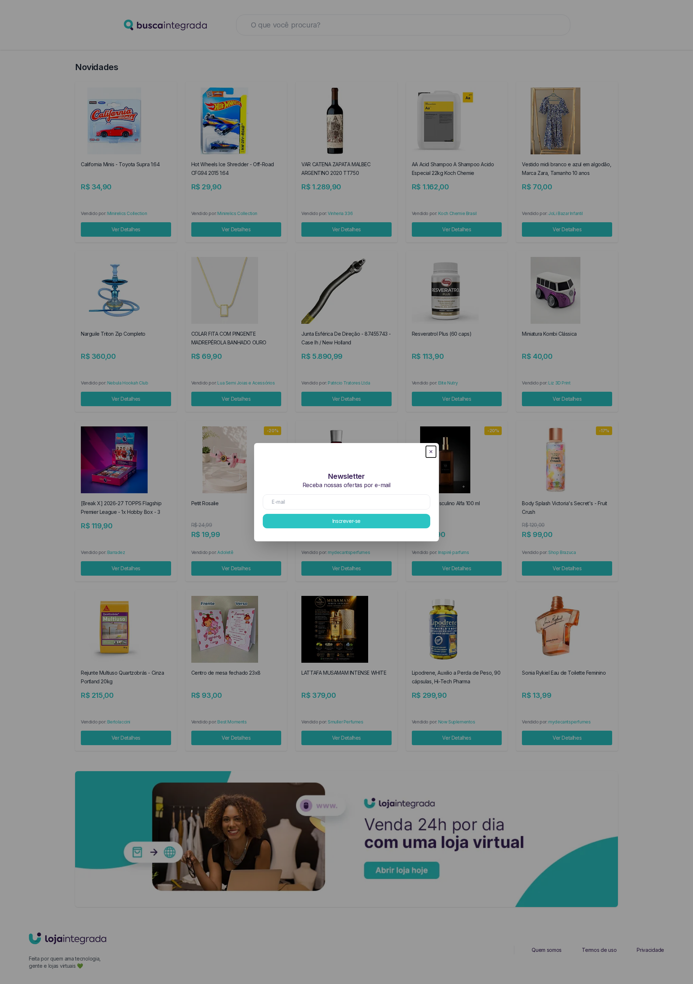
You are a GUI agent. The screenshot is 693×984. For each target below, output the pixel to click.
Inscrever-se (346, 521)
